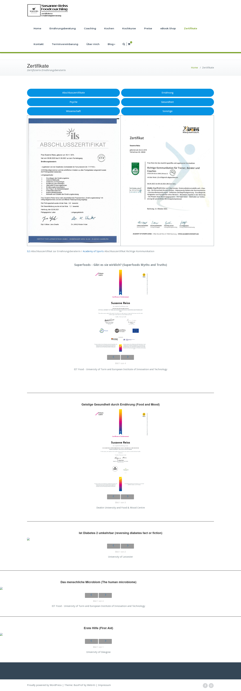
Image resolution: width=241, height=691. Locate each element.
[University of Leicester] (120, 539)
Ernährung (167, 92)
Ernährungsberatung (63, 28)
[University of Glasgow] (98, 634)
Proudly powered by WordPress (44, 685)
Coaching (90, 28)
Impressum (104, 685)
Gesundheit (167, 102)
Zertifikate (190, 28)
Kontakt (39, 44)
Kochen (109, 28)
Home (37, 28)
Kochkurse (129, 28)
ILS (28, 251)
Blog (111, 44)
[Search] (124, 44)
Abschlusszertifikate (73, 92)
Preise (148, 28)
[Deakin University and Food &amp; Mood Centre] (120, 450)
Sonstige (167, 111)
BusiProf (78, 685)
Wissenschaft (73, 111)
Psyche (73, 102)
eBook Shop (168, 28)
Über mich (93, 44)
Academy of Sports (93, 251)
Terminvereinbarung (65, 44)
